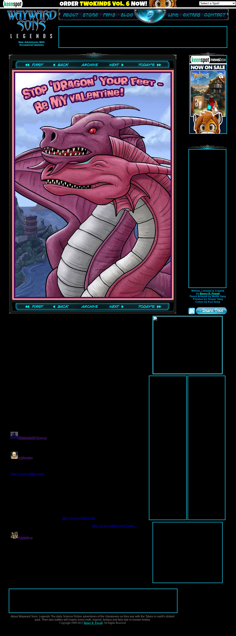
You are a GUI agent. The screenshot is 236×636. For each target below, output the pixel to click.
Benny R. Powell (210, 293)
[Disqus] (78, 369)
